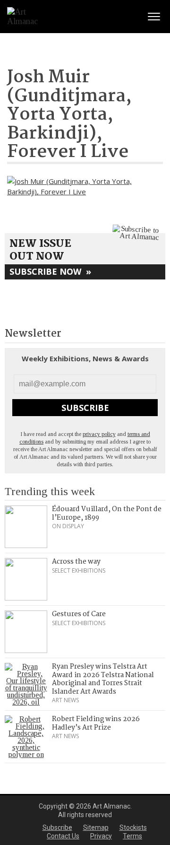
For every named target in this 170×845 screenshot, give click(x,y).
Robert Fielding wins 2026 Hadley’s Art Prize (96, 723)
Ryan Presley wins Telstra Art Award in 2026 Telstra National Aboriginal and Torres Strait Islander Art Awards (103, 679)
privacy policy (99, 434)
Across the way (76, 561)
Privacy (101, 836)
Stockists (133, 827)
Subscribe (85, 407)
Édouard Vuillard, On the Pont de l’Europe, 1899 (107, 513)
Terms (132, 836)
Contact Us (63, 836)
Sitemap (96, 827)
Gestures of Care (79, 614)
